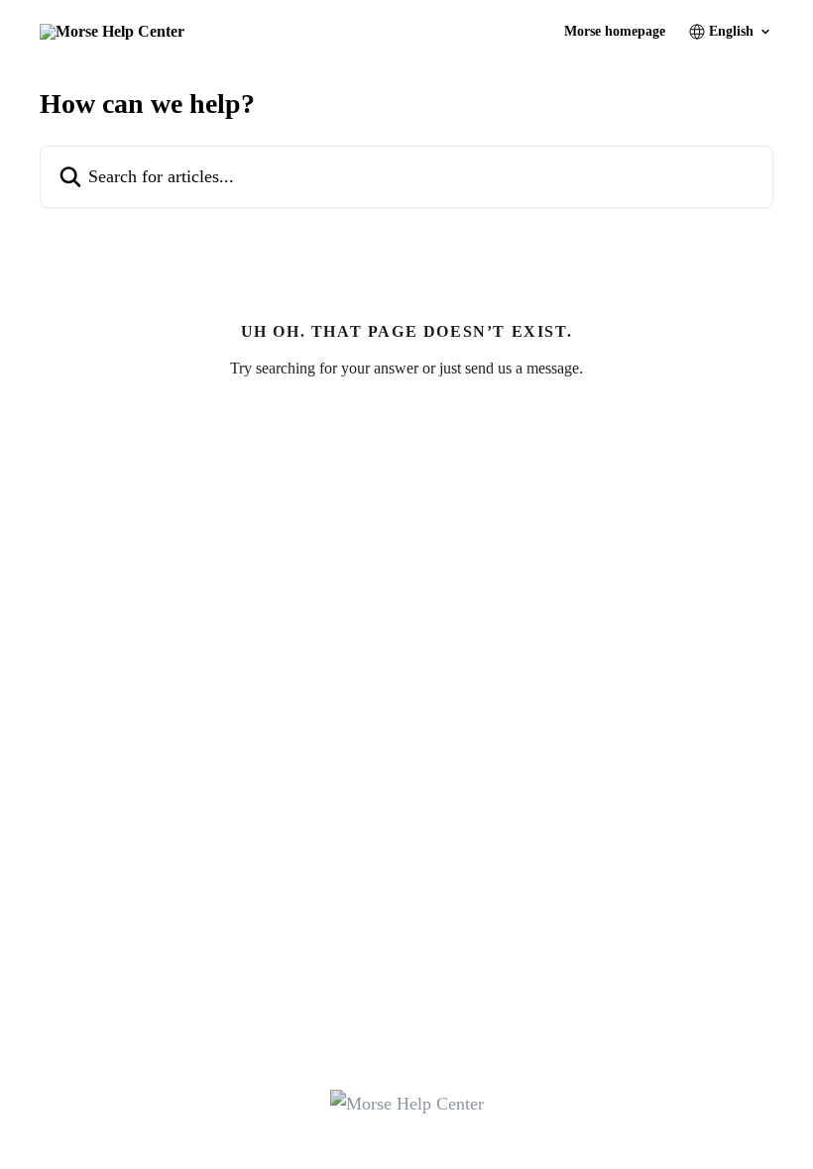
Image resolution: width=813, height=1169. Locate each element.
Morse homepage (614, 32)
